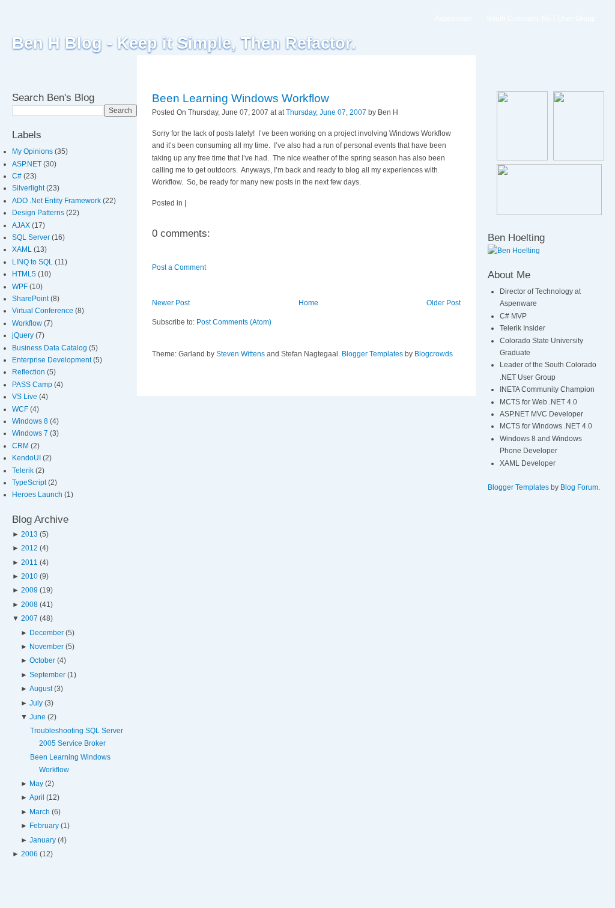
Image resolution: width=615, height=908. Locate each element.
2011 (29, 562)
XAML (23, 249)
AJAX (22, 225)
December (46, 633)
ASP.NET (27, 164)
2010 (29, 576)
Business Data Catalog (50, 348)
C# (17, 176)
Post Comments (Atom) (233, 322)
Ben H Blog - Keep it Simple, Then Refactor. (184, 43)
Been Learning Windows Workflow (240, 98)
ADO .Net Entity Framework (57, 201)
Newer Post (171, 303)
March (39, 812)
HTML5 (25, 274)
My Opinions (33, 151)
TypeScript (30, 482)
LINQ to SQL (33, 262)
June (37, 717)
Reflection (29, 372)
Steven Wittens (240, 354)
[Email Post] (401, 112)
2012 (29, 548)
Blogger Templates (372, 354)
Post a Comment (179, 267)
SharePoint (31, 298)
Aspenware (453, 18)
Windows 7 (31, 433)
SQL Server (32, 237)
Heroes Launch (38, 494)
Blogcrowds (433, 354)
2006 (29, 854)
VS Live (25, 396)
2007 (29, 618)
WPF (20, 286)
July (36, 703)
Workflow (28, 323)
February (44, 825)
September (47, 675)
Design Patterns (39, 213)
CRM (21, 446)
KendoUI (27, 458)
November (46, 646)
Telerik (23, 470)
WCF (21, 409)
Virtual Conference (43, 310)
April (36, 797)
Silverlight (29, 188)
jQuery (23, 335)
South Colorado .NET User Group (541, 18)
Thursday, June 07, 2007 (326, 112)
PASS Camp (33, 384)
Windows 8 (31, 421)
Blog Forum (579, 487)
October (42, 660)
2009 (29, 590)
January (42, 840)
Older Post (443, 303)
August (40, 688)
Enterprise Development (52, 360)
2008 (29, 604)
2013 (29, 534)
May (36, 783)
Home (308, 303)
